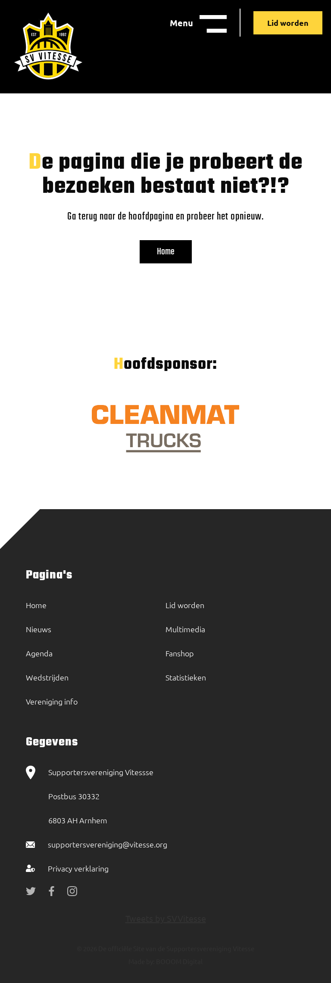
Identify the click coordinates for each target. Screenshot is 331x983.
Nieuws (38, 629)
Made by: (141, 961)
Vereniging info (52, 701)
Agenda (39, 653)
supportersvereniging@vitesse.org (107, 844)
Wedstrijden (47, 677)
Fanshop (180, 653)
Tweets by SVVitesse (165, 918)
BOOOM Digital (179, 961)
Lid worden (288, 23)
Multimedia (185, 629)
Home (166, 251)
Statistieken (186, 677)
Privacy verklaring (78, 868)
